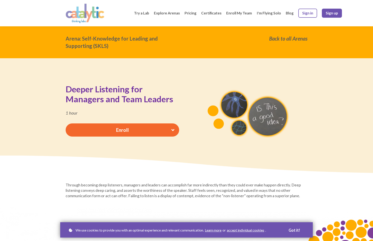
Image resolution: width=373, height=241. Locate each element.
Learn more (213, 230)
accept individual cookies (245, 230)
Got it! (294, 230)
